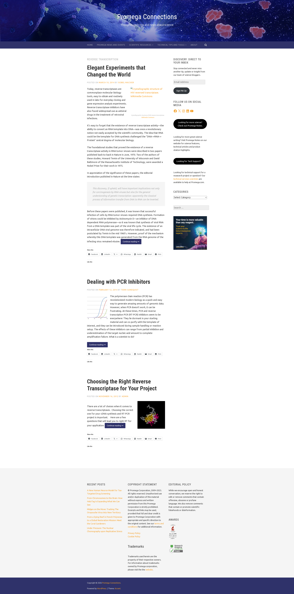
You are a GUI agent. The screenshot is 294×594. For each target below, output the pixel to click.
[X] (179, 111)
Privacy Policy (134, 533)
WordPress (101, 588)
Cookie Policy (134, 536)
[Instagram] (183, 111)
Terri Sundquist (130, 290)
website (149, 569)
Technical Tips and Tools (171, 45)
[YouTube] (192, 111)
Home (90, 45)
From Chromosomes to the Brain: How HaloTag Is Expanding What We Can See (104, 501)
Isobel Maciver (126, 82)
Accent (117, 588)
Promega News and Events (111, 45)
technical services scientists (185, 179)
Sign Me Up (181, 91)
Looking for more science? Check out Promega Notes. (190, 124)
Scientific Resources (140, 45)
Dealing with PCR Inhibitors (118, 281)
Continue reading (129, 242)
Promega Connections (147, 17)
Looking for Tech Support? (188, 161)
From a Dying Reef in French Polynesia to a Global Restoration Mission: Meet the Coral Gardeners (104, 520)
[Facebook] (175, 111)
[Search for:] (191, 208)
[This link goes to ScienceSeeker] (173, 539)
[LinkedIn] (187, 111)
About (194, 45)
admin (125, 396)
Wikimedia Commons (147, 117)
